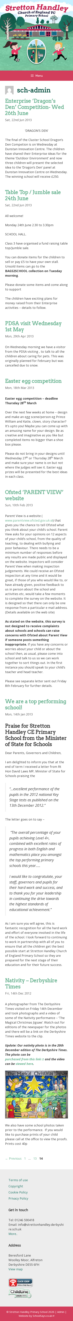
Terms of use (18, 1180)
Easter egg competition (33, 381)
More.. (12, 1234)
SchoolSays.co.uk (42, 1315)
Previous (13, 1158)
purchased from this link (23, 1059)
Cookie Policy (18, 1192)
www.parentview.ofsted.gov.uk (27, 520)
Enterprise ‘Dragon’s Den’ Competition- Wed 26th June (34, 107)
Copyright (15, 1186)
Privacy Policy (18, 1198)
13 (35, 1158)
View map (15, 1269)
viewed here (24, 1064)
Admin (61, 1312)
